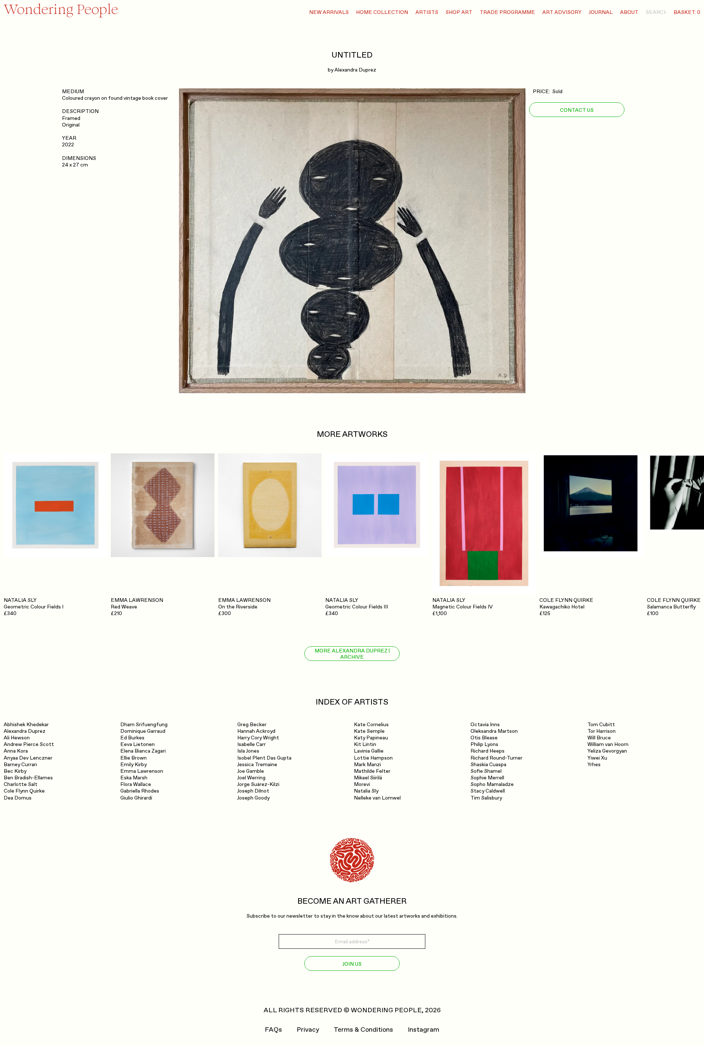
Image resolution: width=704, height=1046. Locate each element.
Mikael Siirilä (368, 778)
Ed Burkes (132, 738)
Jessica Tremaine (257, 764)
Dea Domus (18, 798)
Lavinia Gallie (369, 751)
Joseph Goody (253, 798)
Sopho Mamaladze (492, 784)
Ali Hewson (17, 738)
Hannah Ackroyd (256, 731)
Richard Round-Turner (496, 758)
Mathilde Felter (372, 771)
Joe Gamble (250, 771)
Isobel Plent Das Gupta (264, 758)
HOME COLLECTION (382, 12)
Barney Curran (20, 764)
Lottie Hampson (373, 758)
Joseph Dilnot (253, 791)
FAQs (273, 1030)
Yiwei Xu (597, 758)
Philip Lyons (484, 744)
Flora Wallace (135, 784)
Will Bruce (599, 738)
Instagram (423, 1030)
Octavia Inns (485, 724)
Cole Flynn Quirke (24, 791)
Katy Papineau (371, 738)
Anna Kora (16, 751)
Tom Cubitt (601, 724)
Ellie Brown (133, 758)
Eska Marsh (133, 778)
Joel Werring (251, 778)
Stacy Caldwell (487, 791)
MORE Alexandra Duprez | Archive (352, 654)
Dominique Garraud (142, 731)
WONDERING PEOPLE (386, 1010)
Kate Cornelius (371, 724)
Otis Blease (484, 738)
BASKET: (687, 12)
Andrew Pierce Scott (29, 744)
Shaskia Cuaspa (488, 764)
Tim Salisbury (486, 798)
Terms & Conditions (363, 1030)
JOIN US (352, 964)
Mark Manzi (367, 764)
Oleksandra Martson (494, 731)
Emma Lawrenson (141, 771)
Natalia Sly (366, 791)
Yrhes (594, 764)
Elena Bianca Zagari (143, 751)
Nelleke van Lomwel (377, 798)
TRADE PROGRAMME (507, 12)
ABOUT (629, 12)
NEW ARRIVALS (329, 12)
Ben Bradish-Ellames (28, 778)
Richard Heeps (487, 751)
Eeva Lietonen (137, 744)
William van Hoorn (607, 744)
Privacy (308, 1030)
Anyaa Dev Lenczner (28, 758)
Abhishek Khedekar (26, 724)
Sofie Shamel (486, 771)
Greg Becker (252, 724)
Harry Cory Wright (258, 738)
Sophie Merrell (487, 778)
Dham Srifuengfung (144, 724)
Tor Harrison (601, 731)
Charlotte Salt (20, 784)
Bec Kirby (15, 771)
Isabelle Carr (251, 744)
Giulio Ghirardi (136, 798)
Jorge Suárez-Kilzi (258, 784)
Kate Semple (369, 731)
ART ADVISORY (562, 12)
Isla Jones (248, 751)
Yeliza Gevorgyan (607, 751)
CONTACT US (577, 110)
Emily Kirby (133, 764)
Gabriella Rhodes (139, 791)
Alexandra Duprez (355, 70)
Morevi (362, 784)
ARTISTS (426, 12)
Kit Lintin (365, 744)
